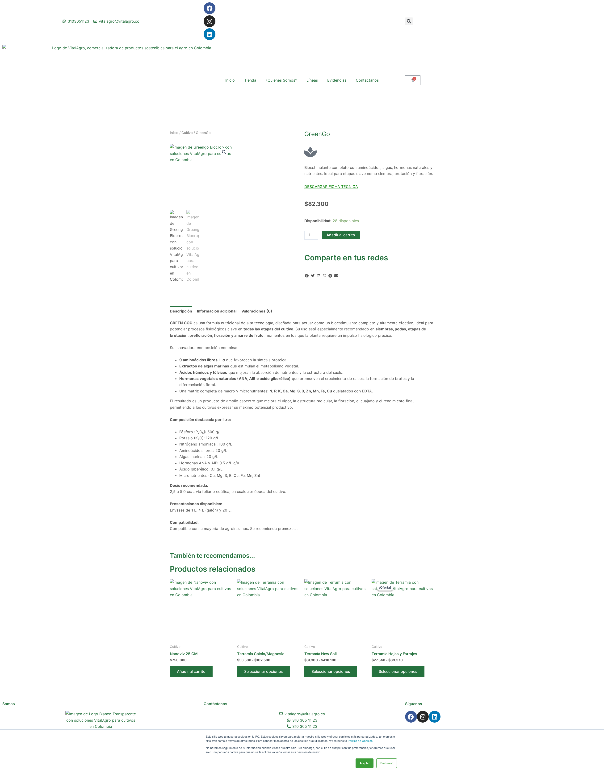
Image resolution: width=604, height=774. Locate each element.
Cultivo (187, 133)
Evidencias (336, 80)
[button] (409, 21)
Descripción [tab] (181, 311)
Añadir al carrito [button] (191, 671)
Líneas (312, 80)
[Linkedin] (209, 34)
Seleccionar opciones (263, 671)
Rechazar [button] (386, 763)
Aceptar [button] (364, 763)
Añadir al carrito (341, 235)
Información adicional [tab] (216, 311)
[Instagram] (209, 21)
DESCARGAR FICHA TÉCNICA (331, 186)
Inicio (230, 80)
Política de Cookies (360, 741)
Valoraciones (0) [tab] (256, 311)
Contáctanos (367, 80)
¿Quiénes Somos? (281, 80)
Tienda (250, 80)
